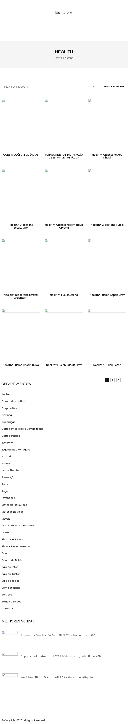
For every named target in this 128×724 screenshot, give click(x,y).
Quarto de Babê (12, 560)
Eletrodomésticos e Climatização (22, 429)
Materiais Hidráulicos (14, 505)
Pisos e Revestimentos (16, 546)
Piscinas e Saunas (13, 539)
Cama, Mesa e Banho (15, 401)
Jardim (6, 484)
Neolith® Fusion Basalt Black (21, 365)
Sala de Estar (10, 567)
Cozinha (7, 415)
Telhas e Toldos (11, 601)
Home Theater (11, 470)
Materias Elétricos (13, 511)
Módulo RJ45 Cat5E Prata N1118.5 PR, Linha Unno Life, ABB (57, 677)
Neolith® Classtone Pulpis (107, 225)
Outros (6, 532)
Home (58, 57)
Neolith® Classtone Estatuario (20, 226)
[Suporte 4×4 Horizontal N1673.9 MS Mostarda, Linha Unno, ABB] (10, 660)
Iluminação (8, 477)
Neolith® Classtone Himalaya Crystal (64, 226)
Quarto (6, 553)
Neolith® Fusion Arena (64, 295)
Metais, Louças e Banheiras (18, 525)
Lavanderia (8, 498)
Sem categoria (11, 587)
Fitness (6, 463)
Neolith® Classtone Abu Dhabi (107, 156)
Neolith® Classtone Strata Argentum (21, 296)
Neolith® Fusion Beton (107, 365)
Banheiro (7, 394)
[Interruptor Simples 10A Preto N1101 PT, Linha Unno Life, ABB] (10, 639)
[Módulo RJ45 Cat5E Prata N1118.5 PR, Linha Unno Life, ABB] (10, 681)
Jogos (5, 491)
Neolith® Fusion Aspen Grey (107, 295)
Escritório (7, 442)
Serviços (7, 594)
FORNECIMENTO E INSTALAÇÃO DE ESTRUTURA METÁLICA (64, 156)
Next (124, 380)
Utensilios (8, 608)
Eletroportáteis (11, 435)
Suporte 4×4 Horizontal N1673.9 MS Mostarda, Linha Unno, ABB (61, 656)
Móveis (6, 518)
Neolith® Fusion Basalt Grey (64, 365)
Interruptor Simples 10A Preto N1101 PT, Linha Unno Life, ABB (58, 635)
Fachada (7, 456)
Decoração (9, 422)
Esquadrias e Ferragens (16, 449)
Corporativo (9, 408)
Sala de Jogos (10, 580)
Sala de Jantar (11, 574)
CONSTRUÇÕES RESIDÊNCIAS (20, 154)
